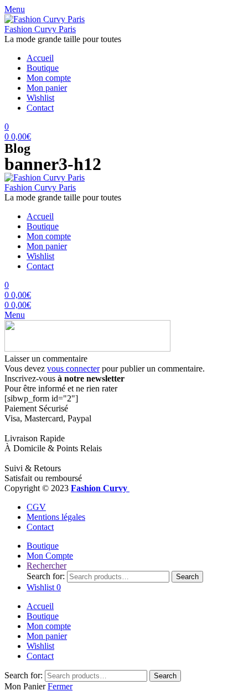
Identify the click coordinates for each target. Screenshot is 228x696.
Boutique (43, 68)
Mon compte (49, 78)
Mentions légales (56, 517)
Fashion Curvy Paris (40, 29)
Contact (40, 107)
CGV (36, 507)
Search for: (46, 576)
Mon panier (47, 87)
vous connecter (73, 368)
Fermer (60, 686)
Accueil (40, 58)
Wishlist (40, 97)
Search (187, 577)
